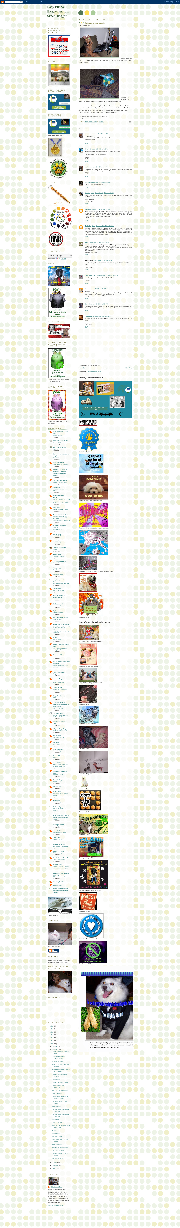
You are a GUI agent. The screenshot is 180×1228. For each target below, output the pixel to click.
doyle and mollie (58, 611)
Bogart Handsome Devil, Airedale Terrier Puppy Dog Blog (60, 516)
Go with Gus (57, 554)
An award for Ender (57, 1061)
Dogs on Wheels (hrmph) (60, 482)
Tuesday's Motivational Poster (61, 520)
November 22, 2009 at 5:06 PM (108, 275)
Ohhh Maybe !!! (57, 529)
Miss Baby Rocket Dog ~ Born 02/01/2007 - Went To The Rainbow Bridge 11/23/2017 (61, 501)
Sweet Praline (57, 534)
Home (105, 368)
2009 (52, 1044)
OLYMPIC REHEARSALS (60, 730)
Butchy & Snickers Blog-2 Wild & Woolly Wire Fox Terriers (61, 890)
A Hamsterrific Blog (59, 824)
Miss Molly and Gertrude (60, 858)
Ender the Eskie (58, 749)
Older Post (128, 368)
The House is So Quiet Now (60, 464)
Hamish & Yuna (58, 756)
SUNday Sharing (57, 435)
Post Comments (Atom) (94, 371)
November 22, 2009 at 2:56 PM (99, 242)
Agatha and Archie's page (61, 624)
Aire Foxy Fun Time (59, 882)
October (54, 1162)
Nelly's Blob (56, 800)
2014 (52, 1029)
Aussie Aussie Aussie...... (60, 859)
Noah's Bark (57, 791)
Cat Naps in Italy (58, 604)
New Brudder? (57, 639)
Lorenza (87, 134)
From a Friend (57, 605)
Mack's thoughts (57, 1144)
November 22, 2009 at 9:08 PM (98, 304)
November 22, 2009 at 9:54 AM (98, 167)
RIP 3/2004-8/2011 (58, 774)
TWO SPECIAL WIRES (60, 480)
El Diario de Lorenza (59, 547)
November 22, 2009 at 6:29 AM (99, 149)
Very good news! (57, 1136)
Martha (87, 242)
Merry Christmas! (57, 569)
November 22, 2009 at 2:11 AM (100, 134)
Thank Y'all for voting (58, 1150)
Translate (63, 258)
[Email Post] (129, 122)
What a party (55, 1119)
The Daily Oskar (58, 713)
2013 (52, 1032)
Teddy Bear (88, 316)
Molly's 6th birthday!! (58, 682)
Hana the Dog (57, 864)
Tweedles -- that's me (92, 275)
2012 (52, 1035)
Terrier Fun (56, 487)
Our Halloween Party (58, 1158)
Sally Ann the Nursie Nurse (60, 1147)
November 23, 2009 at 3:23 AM (102, 316)
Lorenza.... (56, 549)
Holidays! (55, 757)
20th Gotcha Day (57, 536)
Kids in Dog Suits (58, 851)
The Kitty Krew (89, 193)
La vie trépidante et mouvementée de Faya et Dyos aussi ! (61, 704)
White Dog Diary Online (60, 440)
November (55, 1049)
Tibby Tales (56, 837)
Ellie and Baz (57, 786)
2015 (52, 1026)
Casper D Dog (57, 687)
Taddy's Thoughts (57, 1122)
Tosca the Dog (57, 780)
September (55, 1165)
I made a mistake (57, 1093)
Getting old (56, 457)
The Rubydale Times (59, 561)
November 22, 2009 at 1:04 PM (104, 193)
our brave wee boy (58, 612)
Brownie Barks (57, 885)
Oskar (87, 304)
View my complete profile (55, 1205)
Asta (86, 289)
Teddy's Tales (57, 588)
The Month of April (58, 839)
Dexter (87, 149)
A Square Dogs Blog (59, 729)
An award (54, 1130)
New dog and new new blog (61, 846)
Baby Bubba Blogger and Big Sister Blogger (58, 11)
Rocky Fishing (57, 802)
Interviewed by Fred (58, 556)
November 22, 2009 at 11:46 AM (101, 182)
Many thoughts (56, 1106)
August (54, 1168)
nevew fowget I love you (59, 542)
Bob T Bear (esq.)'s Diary (61, 617)
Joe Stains (88, 182)
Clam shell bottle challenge (60, 563)
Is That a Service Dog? (59, 832)
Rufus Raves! (57, 735)
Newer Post (82, 368)
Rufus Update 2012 (58, 737)
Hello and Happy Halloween (60, 877)
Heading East (56, 781)
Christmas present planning (60, 1082)
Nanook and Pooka (59, 655)
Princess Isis (57, 568)
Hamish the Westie (59, 844)
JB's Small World (58, 462)
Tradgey (55, 819)
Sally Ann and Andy (56, 1187)
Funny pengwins (57, 619)
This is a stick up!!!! (58, 853)
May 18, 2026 (57, 442)
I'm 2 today (56, 825)
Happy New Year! (58, 449)
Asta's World (57, 541)
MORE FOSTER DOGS (59, 697)
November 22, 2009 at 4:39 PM (103, 260)
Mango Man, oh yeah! (59, 674)
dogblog (55, 637)
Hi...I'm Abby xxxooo (59, 807)
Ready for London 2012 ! (60, 708)
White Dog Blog (90, 226)
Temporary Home (57, 599)
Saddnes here (56, 1079)
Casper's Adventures (59, 696)
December (55, 1046)
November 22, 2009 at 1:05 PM (101, 209)
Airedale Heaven (58, 574)
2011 (52, 1038)
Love (54, 656)
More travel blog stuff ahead (61, 583)
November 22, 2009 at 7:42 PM (98, 289)
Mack (86, 167)
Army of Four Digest (59, 447)
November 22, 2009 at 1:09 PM (105, 226)
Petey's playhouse (59, 672)
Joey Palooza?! (57, 744)
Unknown (88, 209)
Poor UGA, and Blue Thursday (61, 1090)
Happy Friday (56, 1133)
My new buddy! (57, 751)
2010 (52, 1041)
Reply (86, 143)
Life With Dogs (57, 831)
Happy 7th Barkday (58, 590)
